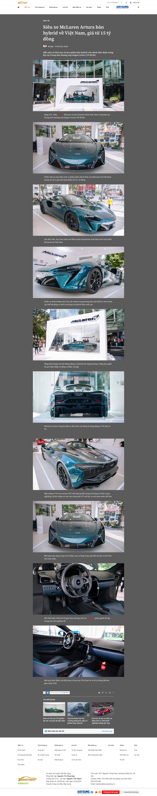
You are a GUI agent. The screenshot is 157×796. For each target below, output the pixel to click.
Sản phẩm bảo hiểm (95, 750)
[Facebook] (92, 792)
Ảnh (107, 7)
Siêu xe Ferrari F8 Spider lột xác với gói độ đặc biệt (54, 719)
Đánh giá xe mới (60, 750)
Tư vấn (122, 760)
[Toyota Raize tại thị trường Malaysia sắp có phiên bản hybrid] (78, 709)
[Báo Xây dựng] (122, 7)
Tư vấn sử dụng (77, 750)
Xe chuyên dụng (43, 755)
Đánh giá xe (53, 7)
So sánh (57, 755)
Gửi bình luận (107, 731)
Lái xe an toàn (76, 760)
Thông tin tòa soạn (110, 792)
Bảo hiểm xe (77, 7)
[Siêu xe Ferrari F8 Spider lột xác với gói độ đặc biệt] (54, 709)
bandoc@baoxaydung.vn (105, 784)
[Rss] (99, 792)
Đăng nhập (136, 2)
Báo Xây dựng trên (55, 692)
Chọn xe (74, 755)
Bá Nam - (51, 46)
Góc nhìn (21, 760)
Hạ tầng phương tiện (25, 755)
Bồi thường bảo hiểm (95, 755)
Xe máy (40, 760)
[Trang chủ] (18, 7)
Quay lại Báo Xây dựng (131, 792)
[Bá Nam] (45, 46)
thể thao (90, 618)
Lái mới (65, 7)
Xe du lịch (41, 750)
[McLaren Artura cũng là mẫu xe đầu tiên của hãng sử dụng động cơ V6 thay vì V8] (78, 397)
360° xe (27, 7)
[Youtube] (96, 792)
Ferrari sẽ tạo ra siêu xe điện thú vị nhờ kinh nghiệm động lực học (102, 720)
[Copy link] (113, 693)
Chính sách (21, 750)
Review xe (123, 750)
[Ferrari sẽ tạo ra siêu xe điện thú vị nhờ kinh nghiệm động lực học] (103, 709)
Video (99, 7)
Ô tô (135, 750)
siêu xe (60, 114)
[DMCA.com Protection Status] (23, 783)
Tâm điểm (21, 764)
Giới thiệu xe (124, 755)
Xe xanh (89, 7)
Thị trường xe (39, 7)
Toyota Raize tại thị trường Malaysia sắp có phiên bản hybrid (77, 720)
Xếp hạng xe (59, 760)
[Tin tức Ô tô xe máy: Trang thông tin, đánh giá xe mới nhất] (22, 2)
